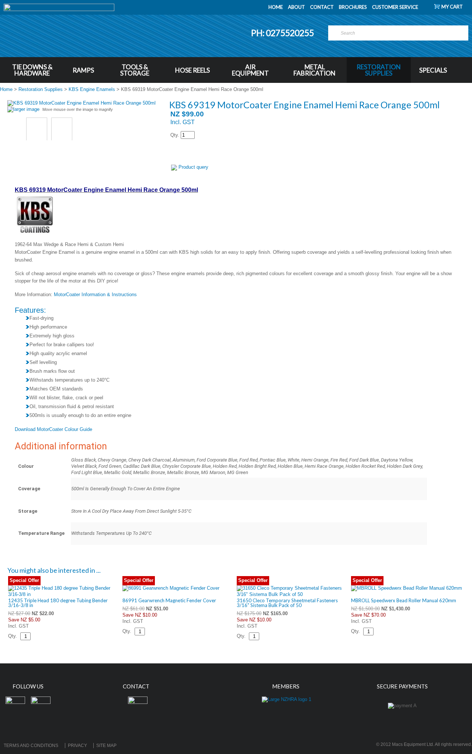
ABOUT (296, 7)
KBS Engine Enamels (92, 89)
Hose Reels (192, 70)
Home (6, 89)
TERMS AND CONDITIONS (31, 745)
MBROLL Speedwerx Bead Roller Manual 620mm (403, 600)
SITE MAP (106, 745)
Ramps (83, 70)
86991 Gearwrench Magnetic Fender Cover (169, 600)
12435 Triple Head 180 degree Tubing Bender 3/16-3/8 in (58, 602)
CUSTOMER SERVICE (395, 7)
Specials (433, 70)
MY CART (452, 7)
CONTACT (322, 7)
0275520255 (290, 33)
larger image (26, 109)
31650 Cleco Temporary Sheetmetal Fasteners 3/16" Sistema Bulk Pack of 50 (287, 602)
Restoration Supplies (379, 70)
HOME (275, 7)
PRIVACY (77, 745)
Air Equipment (250, 70)
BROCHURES (353, 7)
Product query (193, 167)
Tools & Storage (134, 70)
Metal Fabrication (315, 70)
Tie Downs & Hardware (32, 70)
